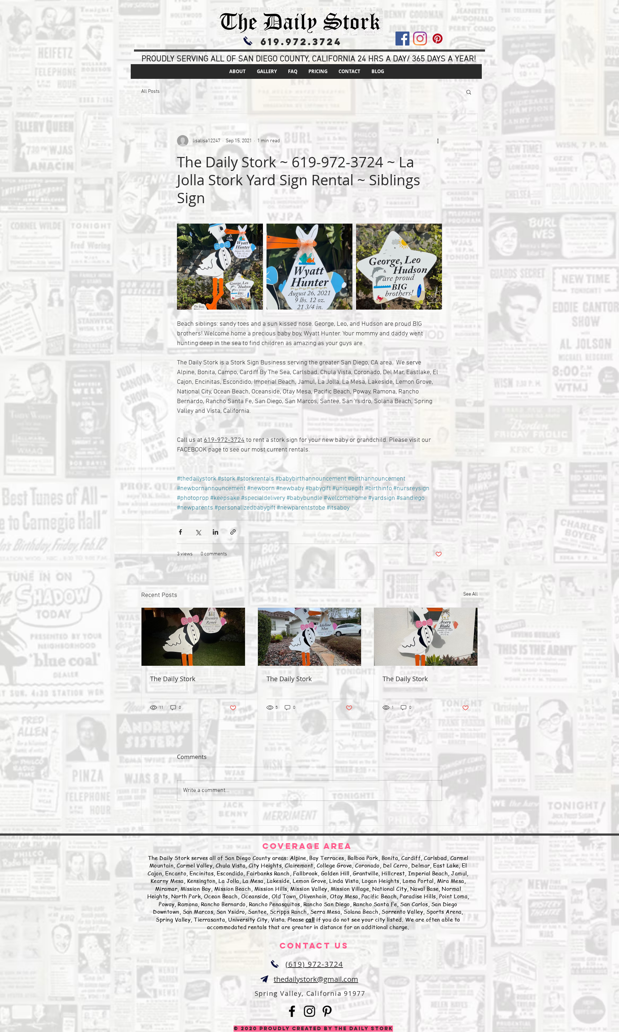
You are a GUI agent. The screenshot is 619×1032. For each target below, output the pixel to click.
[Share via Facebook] (180, 532)
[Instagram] (420, 39)
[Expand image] (220, 267)
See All (470, 594)
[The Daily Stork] (193, 637)
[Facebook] (402, 39)
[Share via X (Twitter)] (198, 532)
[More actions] (437, 141)
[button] (468, 92)
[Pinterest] (438, 39)
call (310, 919)
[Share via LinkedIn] (215, 532)
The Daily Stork (172, 678)
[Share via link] (233, 532)
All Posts (150, 92)
